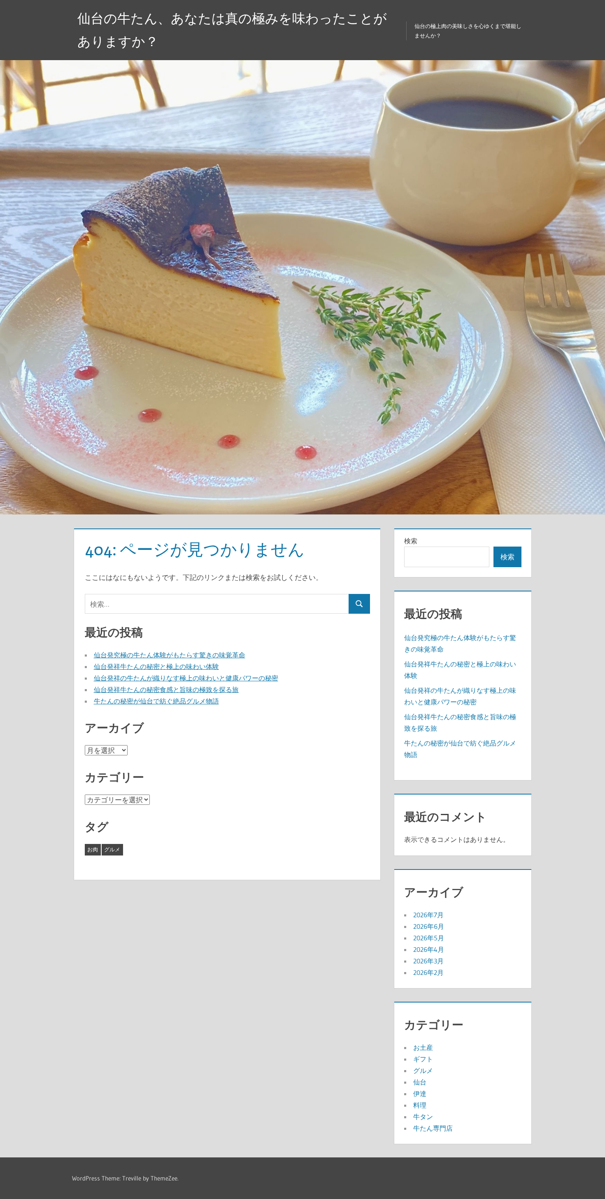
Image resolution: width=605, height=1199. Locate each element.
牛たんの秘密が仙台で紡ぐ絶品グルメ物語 (156, 701)
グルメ (112, 849)
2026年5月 (428, 938)
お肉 (92, 849)
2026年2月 (428, 972)
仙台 (419, 1082)
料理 (419, 1105)
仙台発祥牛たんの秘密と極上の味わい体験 (156, 666)
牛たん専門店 (433, 1128)
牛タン (423, 1117)
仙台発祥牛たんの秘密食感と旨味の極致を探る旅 (166, 689)
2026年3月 (428, 961)
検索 (410, 541)
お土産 (423, 1047)
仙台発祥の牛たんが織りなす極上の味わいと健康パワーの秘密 (186, 678)
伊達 (419, 1093)
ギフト (423, 1059)
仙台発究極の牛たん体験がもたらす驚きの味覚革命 (169, 655)
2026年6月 (428, 926)
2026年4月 (428, 949)
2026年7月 (428, 915)
